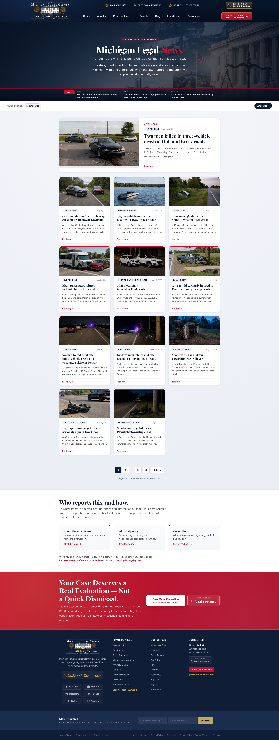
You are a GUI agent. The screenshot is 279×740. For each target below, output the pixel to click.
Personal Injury (120, 645)
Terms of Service (202, 735)
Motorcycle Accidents (123, 660)
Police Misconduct (121, 674)
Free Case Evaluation (202, 669)
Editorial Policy (157, 735)
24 (138, 470)
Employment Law (121, 684)
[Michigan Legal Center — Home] (52, 11)
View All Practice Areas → (125, 690)
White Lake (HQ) (159, 645)
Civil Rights (118, 679)
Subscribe (206, 720)
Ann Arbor (155, 660)
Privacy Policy (186, 735)
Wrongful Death (120, 665)
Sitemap (216, 735)
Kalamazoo (156, 674)
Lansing (154, 669)
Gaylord (154, 684)
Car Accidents (119, 650)
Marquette (156, 689)
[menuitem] (86, 16)
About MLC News (140, 735)
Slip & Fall (117, 669)
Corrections (171, 735)
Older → (157, 470)
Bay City (155, 679)
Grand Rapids (157, 655)
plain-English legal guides (128, 560)
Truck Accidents (120, 655)
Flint (153, 665)
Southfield (155, 650)
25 (146, 470)
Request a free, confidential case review (80, 560)
